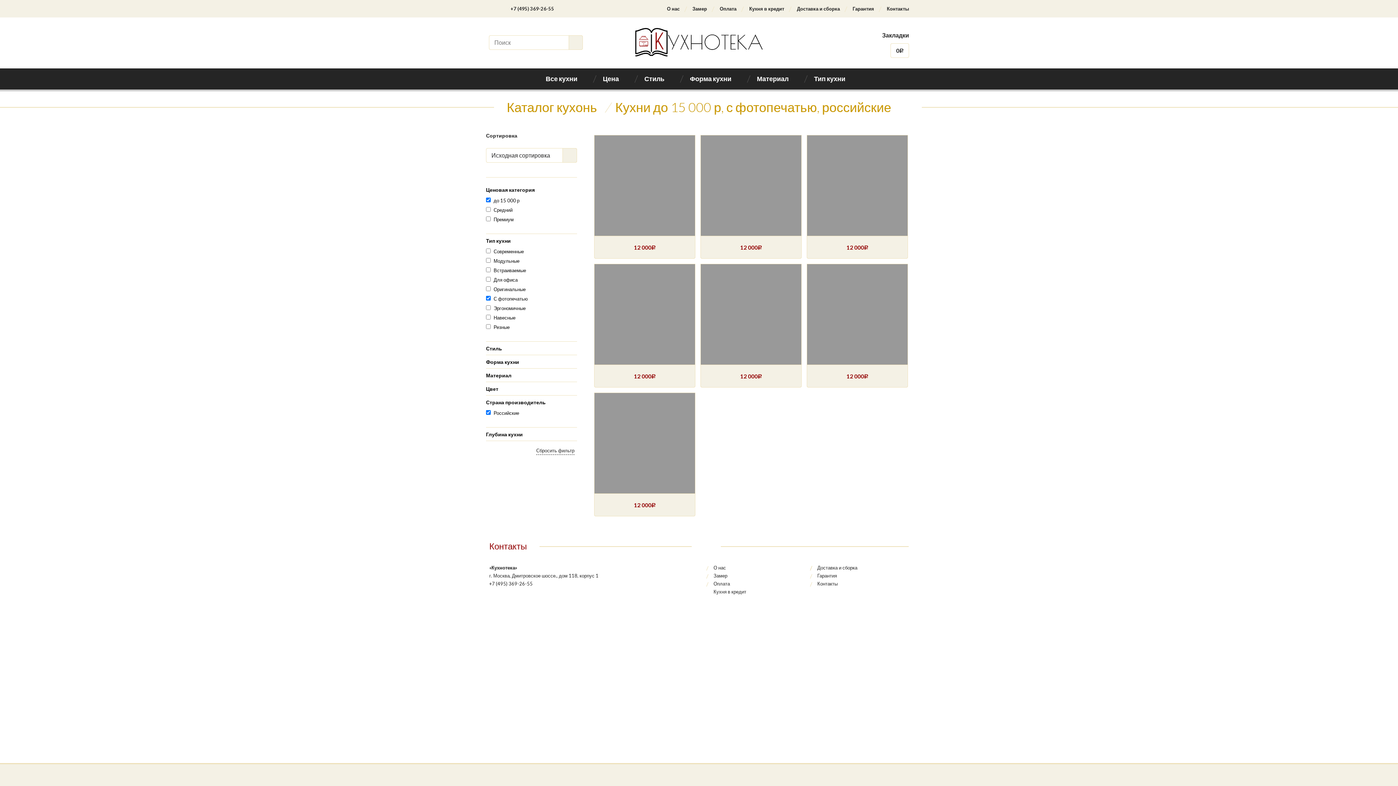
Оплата (728, 9)
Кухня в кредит (766, 9)
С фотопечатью (511, 299)
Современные (509, 251)
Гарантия (863, 9)
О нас (673, 9)
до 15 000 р (507, 200)
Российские (506, 413)
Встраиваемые (510, 270)
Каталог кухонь (552, 107)
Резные (502, 327)
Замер (699, 9)
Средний (503, 210)
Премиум (504, 219)
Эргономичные (510, 308)
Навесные (505, 318)
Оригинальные (510, 289)
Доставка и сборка (818, 9)
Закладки (895, 35)
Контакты (898, 9)
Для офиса (506, 280)
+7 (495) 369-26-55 (532, 9)
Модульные (507, 261)
